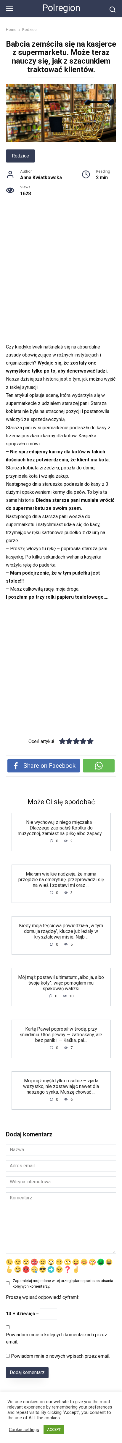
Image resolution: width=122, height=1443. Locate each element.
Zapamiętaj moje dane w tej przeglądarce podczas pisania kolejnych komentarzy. (63, 1283)
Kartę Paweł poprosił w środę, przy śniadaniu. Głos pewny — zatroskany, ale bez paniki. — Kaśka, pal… (61, 1034)
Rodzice (20, 156)
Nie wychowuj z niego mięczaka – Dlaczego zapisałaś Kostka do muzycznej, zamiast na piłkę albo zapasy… (61, 827)
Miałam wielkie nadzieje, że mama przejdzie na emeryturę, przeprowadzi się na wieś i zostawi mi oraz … (61, 879)
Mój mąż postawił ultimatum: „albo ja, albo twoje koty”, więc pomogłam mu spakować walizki (61, 982)
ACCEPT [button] (54, 1429)
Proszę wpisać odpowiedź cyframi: (42, 1297)
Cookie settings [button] (24, 1429)
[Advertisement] (61, 279)
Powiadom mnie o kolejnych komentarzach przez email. (56, 1338)
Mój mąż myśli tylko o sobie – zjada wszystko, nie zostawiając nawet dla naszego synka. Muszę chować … (61, 1086)
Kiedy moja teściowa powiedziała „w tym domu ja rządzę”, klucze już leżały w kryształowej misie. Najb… (61, 930)
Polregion (61, 7)
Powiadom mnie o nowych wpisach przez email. (60, 1356)
